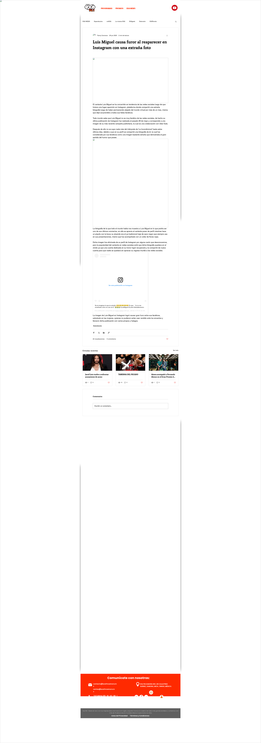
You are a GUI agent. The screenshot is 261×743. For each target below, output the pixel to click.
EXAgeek (132, 21)
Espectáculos (98, 21)
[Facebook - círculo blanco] (141, 697)
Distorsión (142, 21)
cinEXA (109, 21)
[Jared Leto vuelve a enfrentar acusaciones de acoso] (97, 362)
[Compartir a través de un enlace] (109, 333)
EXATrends (153, 21)
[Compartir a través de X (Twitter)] (99, 333)
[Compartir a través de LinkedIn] (104, 333)
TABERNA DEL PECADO (128, 374)
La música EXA (120, 21)
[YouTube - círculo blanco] (136, 697)
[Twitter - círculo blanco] (146, 697)
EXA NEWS (86, 21)
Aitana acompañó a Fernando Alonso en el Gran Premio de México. (163, 375)
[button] (176, 21)
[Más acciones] (167, 35)
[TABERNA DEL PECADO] (130, 362)
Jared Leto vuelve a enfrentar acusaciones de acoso (97, 375)
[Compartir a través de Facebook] (94, 333)
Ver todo (175, 350)
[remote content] (130, 283)
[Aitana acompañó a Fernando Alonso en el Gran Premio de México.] (163, 362)
